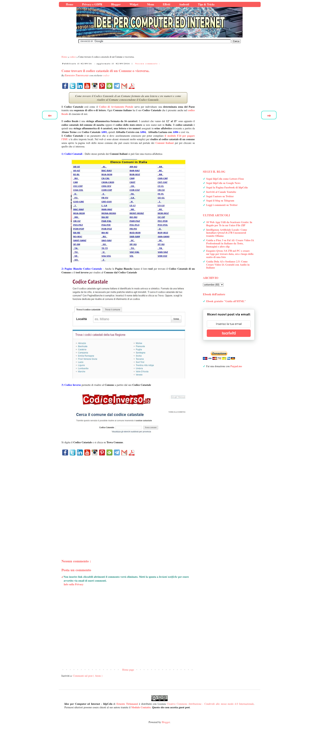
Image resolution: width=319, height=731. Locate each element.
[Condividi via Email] (124, 86)
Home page (128, 669)
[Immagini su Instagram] (95, 86)
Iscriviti (229, 333)
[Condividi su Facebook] (65, 86)
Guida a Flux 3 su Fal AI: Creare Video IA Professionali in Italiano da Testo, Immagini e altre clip (230, 243)
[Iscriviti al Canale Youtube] (87, 86)
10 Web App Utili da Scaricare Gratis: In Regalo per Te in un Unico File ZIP (229, 223)
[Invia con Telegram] (117, 86)
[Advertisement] (128, 501)
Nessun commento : (147, 63)
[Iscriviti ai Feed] (109, 86)
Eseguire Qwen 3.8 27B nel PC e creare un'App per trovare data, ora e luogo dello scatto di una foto (229, 254)
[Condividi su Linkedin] (80, 86)
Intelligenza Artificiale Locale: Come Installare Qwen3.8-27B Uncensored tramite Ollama (226, 233)
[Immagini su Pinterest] (102, 86)
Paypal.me (236, 366)
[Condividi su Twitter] (73, 86)
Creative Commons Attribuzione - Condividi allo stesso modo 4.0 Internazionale (210, 704)
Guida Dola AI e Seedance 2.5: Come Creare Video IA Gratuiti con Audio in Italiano (228, 264)
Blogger (166, 722)
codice (106, 75)
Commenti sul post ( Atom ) (87, 675)
